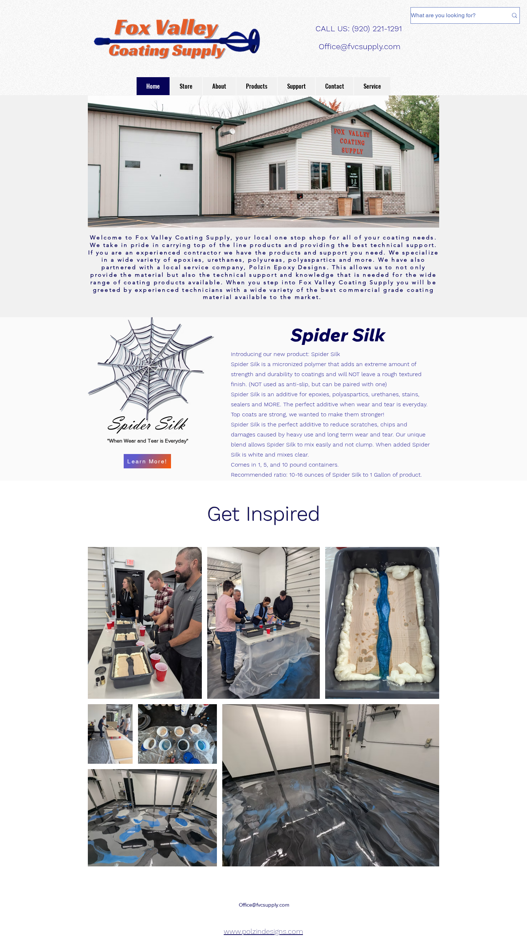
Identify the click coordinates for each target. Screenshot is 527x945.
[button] (256, 86)
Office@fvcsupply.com (359, 46)
